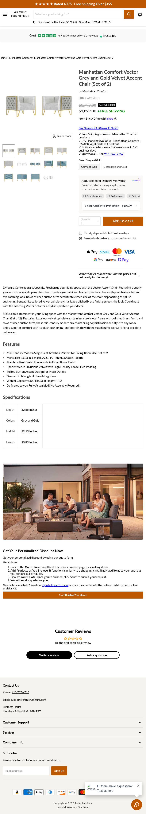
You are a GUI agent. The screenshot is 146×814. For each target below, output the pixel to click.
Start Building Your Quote (73, 594)
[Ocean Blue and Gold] (115, 170)
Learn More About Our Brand (73, 807)
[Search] (129, 14)
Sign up (59, 770)
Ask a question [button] (97, 655)
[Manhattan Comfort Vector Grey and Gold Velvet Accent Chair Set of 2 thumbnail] (8, 151)
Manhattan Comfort (20, 57)
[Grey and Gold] (90, 170)
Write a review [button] (49, 655)
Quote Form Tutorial (55, 585)
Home (3, 57)
